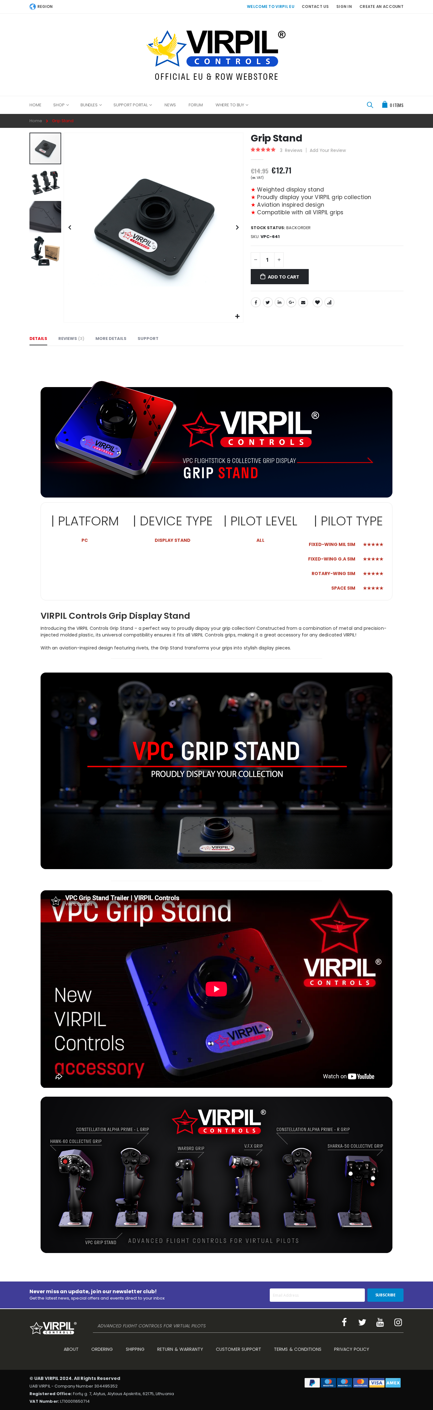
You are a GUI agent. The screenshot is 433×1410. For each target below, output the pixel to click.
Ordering (102, 1349)
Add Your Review (328, 150)
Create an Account (381, 6)
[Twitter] (362, 1322)
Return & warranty (180, 1349)
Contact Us (315, 6)
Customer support (238, 1349)
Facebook (256, 302)
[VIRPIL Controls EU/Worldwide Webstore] (216, 54)
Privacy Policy (351, 1349)
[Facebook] (344, 1322)
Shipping (135, 1349)
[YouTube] (380, 1322)
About (71, 1349)
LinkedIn (280, 302)
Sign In (344, 6)
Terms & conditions (297, 1349)
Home (35, 121)
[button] (237, 316)
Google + (291, 302)
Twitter (268, 302)
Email (303, 302)
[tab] (38, 339)
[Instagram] (398, 1322)
